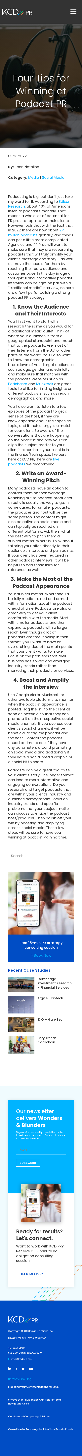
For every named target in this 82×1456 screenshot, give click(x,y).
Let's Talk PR (30, 1274)
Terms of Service (36, 1338)
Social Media (53, 177)
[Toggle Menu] (74, 11)
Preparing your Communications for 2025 (33, 1387)
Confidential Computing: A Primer (29, 1416)
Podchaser (17, 383)
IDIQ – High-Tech (50, 1019)
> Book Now (41, 955)
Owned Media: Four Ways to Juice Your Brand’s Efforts (40, 1429)
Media (33, 177)
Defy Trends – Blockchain (48, 1040)
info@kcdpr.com (21, 1359)
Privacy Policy (16, 1338)
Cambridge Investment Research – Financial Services (54, 983)
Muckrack (44, 383)
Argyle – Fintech (50, 998)
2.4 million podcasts (36, 232)
